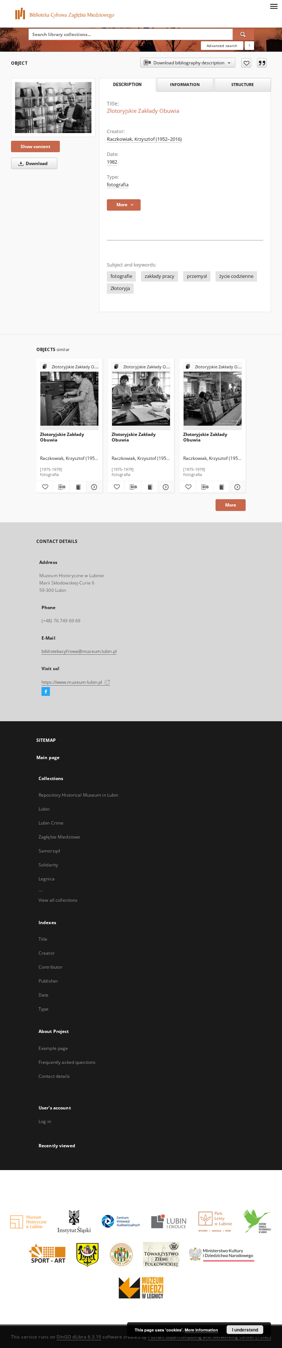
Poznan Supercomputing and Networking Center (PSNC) (209, 1337)
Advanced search (222, 45)
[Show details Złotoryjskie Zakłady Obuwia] (93, 487)
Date (43, 995)
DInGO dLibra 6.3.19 (79, 1337)
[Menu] (273, 6)
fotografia (118, 185)
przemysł (197, 276)
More (230, 505)
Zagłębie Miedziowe (59, 837)
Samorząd (49, 851)
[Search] (243, 34)
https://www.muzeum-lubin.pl (72, 682)
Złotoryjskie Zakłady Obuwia (62, 437)
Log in (45, 1121)
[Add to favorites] (246, 63)
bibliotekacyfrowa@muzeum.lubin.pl (79, 651)
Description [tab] (127, 84)
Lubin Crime (51, 823)
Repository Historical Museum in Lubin (78, 795)
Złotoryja (120, 288)
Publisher (48, 981)
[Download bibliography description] (61, 487)
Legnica (47, 879)
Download (36, 163)
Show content (35, 146)
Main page (47, 757)
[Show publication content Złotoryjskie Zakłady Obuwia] (78, 487)
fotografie (121, 276)
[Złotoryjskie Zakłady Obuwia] (53, 107)
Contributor (50, 967)
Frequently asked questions (67, 1062)
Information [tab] (185, 84)
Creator (47, 953)
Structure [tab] (242, 84)
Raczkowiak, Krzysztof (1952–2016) (144, 139)
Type (43, 1009)
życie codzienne (236, 276)
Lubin (44, 809)
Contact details (54, 1076)
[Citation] (262, 63)
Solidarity (48, 865)
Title (43, 939)
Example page (53, 1048)
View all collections (58, 900)
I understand (245, 1329)
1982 (112, 162)
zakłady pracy (159, 276)
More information (201, 1330)
